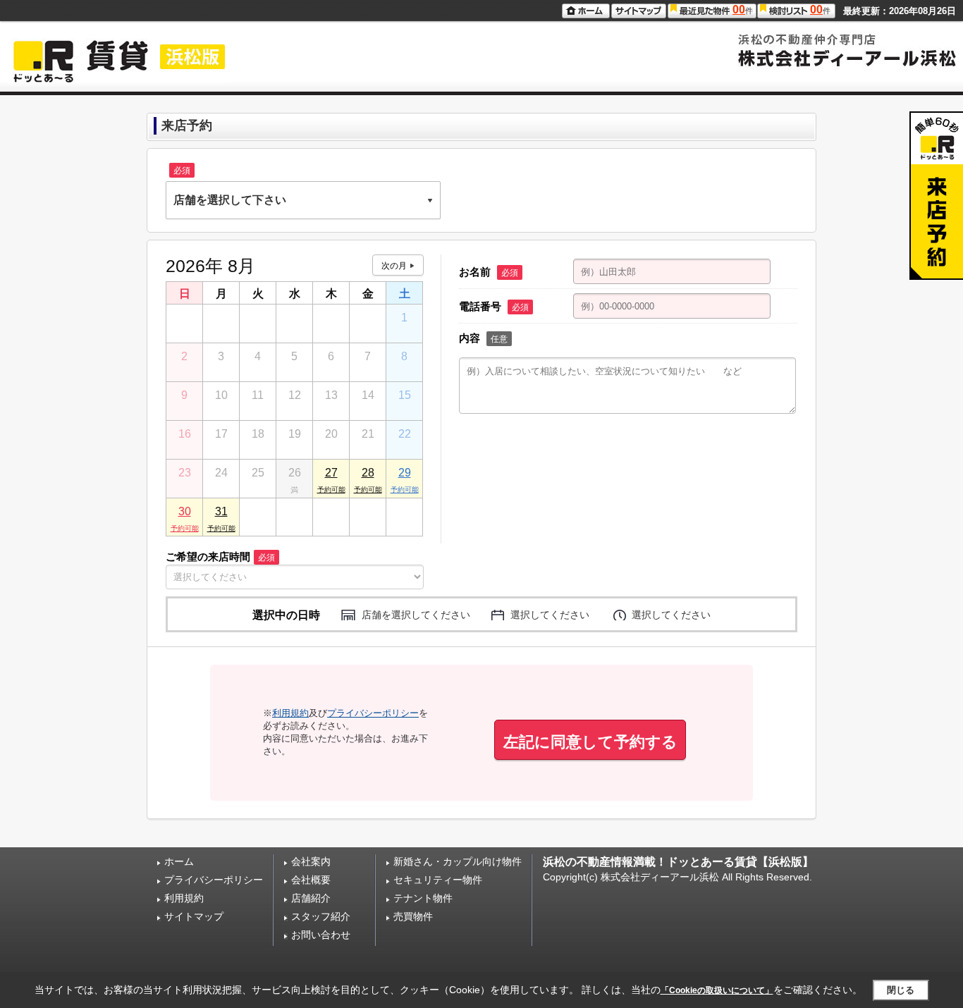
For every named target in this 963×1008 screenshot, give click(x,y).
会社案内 (311, 861)
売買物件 (413, 916)
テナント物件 (423, 898)
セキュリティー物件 (437, 879)
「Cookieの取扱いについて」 (717, 990)
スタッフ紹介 (320, 916)
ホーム (179, 861)
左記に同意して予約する (590, 742)
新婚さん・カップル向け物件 (457, 861)
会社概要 (311, 879)
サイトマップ (193, 916)
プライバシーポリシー (373, 713)
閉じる (900, 990)
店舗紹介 (311, 898)
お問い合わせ (320, 934)
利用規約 (290, 713)
